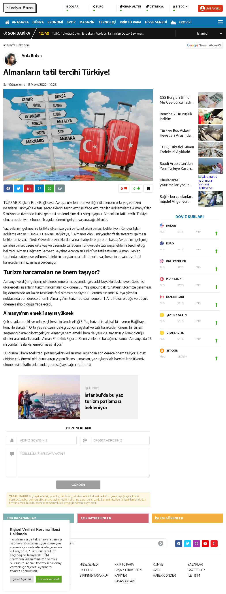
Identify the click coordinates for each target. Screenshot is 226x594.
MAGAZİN (86, 22)
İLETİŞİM (194, 575)
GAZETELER (196, 570)
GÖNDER (78, 484)
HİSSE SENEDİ (156, 22)
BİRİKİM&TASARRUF (94, 575)
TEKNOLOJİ (107, 22)
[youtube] (205, 543)
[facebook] (8, 188)
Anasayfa (9, 45)
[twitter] (18, 188)
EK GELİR (86, 570)
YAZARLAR (195, 564)
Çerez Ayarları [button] (22, 579)
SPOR (71, 22)
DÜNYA (38, 22)
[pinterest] (39, 188)
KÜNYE (158, 564)
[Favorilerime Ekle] (148, 188)
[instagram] (196, 543)
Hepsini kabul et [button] (48, 579)
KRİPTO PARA (130, 22)
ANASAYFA (20, 22)
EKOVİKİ (185, 22)
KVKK (157, 570)
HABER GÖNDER (164, 575)
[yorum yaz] (60, 188)
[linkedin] (29, 188)
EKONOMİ (55, 22)
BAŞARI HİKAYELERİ (128, 570)
